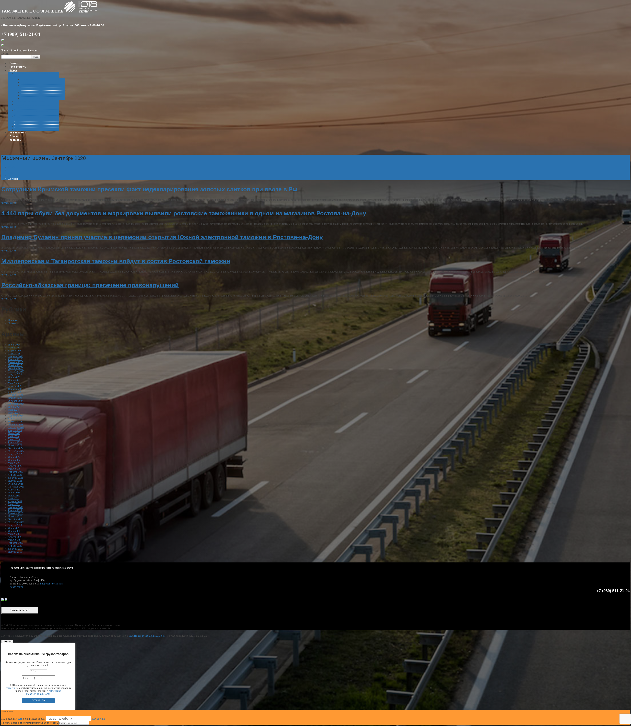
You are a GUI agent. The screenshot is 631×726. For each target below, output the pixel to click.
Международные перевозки (30, 126)
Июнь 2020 (14, 531)
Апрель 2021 (15, 501)
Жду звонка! (98, 718)
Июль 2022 (14, 457)
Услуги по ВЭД (30, 89)
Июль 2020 (14, 528)
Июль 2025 (14, 377)
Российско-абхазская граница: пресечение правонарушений (90, 285)
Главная (12, 167)
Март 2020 (14, 539)
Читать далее (8, 202)
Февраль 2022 (15, 471)
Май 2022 (13, 463)
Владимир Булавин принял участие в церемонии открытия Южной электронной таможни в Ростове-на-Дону (162, 237)
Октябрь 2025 (15, 368)
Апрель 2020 (15, 537)
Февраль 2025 (15, 389)
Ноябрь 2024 (15, 397)
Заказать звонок (20, 610)
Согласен (7, 641)
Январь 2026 (15, 359)
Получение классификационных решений (42, 95)
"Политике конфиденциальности (43, 692)
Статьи (12, 323)
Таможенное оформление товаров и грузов (32, 75)
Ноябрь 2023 (15, 421)
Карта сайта (16, 586)
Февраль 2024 (15, 415)
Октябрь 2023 (15, 424)
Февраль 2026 (15, 356)
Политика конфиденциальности (26, 625)
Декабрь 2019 (15, 548)
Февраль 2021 (15, 507)
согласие (10, 688)
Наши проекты (42, 567)
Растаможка (29, 79)
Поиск (5, 53)
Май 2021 (13, 498)
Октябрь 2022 (15, 448)
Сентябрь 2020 (16, 522)
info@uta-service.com (51, 583)
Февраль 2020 (15, 542)
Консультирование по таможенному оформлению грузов (32, 106)
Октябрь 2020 (15, 519)
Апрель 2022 (15, 465)
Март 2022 (14, 468)
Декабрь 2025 (15, 362)
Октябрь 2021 (15, 483)
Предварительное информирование (39, 92)
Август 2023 (15, 430)
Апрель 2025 (15, 386)
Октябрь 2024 (15, 400)
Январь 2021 (15, 510)
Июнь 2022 (14, 460)
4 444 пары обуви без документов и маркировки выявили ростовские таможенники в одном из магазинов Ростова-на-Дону (183, 213)
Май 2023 (13, 436)
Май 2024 (13, 409)
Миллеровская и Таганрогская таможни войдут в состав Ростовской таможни (115, 261)
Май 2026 (13, 347)
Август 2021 (15, 489)
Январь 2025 (15, 392)
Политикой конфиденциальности (147, 635)
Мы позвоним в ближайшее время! (23, 718)
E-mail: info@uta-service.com (19, 50)
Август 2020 (15, 525)
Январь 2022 (15, 474)
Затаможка (28, 83)
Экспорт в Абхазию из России (31, 101)
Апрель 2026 (15, 350)
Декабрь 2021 (15, 477)
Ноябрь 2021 (15, 480)
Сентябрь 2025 (16, 371)
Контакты (15, 140)
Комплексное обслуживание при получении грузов (35, 112)
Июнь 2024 (14, 406)
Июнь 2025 (14, 380)
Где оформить (17, 567)
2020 (10, 172)
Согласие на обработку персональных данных (97, 625)
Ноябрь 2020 (15, 516)
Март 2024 (14, 412)
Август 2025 (15, 374)
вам (20, 718)
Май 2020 (13, 534)
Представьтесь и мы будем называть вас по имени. (29, 722)
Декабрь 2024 (15, 394)
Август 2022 (15, 454)
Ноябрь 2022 (15, 445)
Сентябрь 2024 (16, 403)
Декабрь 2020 (15, 513)
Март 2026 (14, 353)
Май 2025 (13, 383)
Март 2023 (14, 439)
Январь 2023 (15, 442)
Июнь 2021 (14, 495)
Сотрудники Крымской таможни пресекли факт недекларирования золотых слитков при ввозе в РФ (149, 189)
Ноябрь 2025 (15, 365)
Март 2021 (14, 504)
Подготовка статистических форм (39, 98)
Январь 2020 (15, 545)
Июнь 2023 (14, 433)
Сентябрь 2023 (16, 427)
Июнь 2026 (14, 344)
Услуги (13, 70)
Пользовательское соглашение (58, 625)
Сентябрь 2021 (16, 486)
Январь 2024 (15, 418)
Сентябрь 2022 (16, 451)
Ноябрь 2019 (15, 551)
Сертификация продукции (35, 86)
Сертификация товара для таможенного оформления (34, 118)
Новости (13, 320)
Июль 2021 (14, 492)
